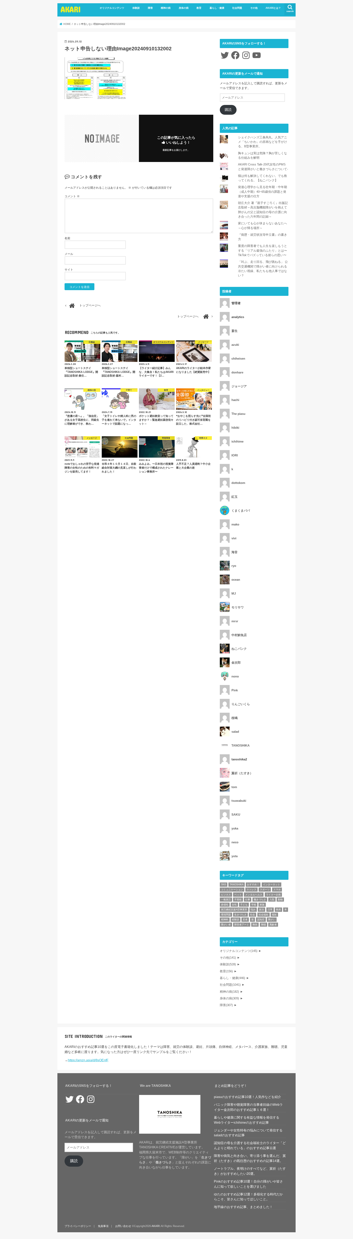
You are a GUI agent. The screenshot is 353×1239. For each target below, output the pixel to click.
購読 (228, 110)
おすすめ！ (253, 884)
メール (69, 254)
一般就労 (226, 899)
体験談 (136, 8)
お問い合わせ (123, 1226)
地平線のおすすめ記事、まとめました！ (243, 1207)
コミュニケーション (232, 889)
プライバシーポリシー (78, 1226)
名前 (67, 238)
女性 (234, 904)
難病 (254, 924)
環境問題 (226, 914)
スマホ (277, 889)
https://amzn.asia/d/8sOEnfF (88, 1060)
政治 (261, 909)
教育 (199, 8)
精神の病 (166, 8)
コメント (72, 196)
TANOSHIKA (237, 884)
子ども (244, 904)
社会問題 (237, 8)
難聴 (263, 924)
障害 (150, 8)
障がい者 (226, 924)
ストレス (251, 889)
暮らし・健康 (217, 8)
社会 (252, 914)
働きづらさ (260, 899)
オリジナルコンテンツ (112, 8)
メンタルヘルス (253, 894)
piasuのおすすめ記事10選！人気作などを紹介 (247, 1097)
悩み (253, 909)
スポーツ (265, 889)
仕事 (247, 899)
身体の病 (184, 8)
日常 (270, 909)
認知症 (261, 919)
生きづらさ (240, 914)
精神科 (224, 919)
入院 (271, 899)
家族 (262, 904)
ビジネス (226, 894)
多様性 (224, 904)
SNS (223, 884)
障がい (271, 919)
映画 (278, 909)
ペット (238, 894)
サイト (69, 269)
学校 (253, 904)
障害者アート (241, 924)
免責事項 (103, 1226)
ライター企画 (273, 894)
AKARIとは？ (273, 8)
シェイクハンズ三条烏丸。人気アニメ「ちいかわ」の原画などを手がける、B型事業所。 (262, 142)
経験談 (235, 919)
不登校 (238, 899)
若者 (245, 919)
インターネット (271, 884)
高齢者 (273, 924)
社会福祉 (263, 914)
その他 (254, 8)
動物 (280, 899)
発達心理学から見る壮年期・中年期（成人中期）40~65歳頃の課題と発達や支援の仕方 (262, 191)
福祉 (274, 914)
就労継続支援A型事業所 (234, 909)
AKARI (71, 9)
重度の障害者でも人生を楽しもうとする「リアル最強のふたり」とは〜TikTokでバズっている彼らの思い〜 (262, 250)
